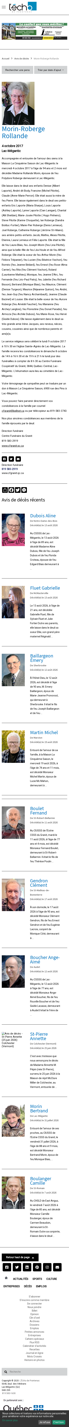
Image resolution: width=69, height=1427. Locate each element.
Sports (37, 1279)
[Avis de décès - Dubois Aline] (34, 542)
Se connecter (34, 1303)
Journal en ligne (34, 1353)
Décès (28, 1286)
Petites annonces (34, 1331)
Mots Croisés (34, 1356)
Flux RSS (34, 1342)
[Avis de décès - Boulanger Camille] (34, 1207)
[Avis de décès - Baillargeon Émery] (34, 684)
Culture (51, 1279)
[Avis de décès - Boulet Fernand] (34, 835)
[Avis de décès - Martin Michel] (34, 759)
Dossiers (34, 1324)
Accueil (5, 58)
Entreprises (12, 1286)
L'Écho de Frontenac (30, 1380)
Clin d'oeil (34, 1317)
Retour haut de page (18, 1257)
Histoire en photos (34, 1360)
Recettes (35, 1349)
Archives (34, 1321)
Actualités (20, 1279)
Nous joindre (34, 1307)
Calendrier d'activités (34, 1346)
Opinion (34, 1314)
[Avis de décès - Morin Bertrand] (34, 1133)
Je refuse (44, 1422)
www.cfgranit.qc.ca (13, 445)
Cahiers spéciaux (34, 1338)
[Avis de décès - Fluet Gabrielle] (34, 612)
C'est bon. (58, 1422)
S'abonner (34, 1296)
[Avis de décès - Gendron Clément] (34, 909)
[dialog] (34, 1418)
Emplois (41, 1286)
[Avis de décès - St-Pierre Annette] (34, 1061)
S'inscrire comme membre (34, 1300)
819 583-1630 (9, 1393)
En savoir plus (10, 1420)
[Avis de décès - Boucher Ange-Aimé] (34, 986)
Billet (34, 1310)
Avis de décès (21, 58)
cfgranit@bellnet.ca (13, 410)
